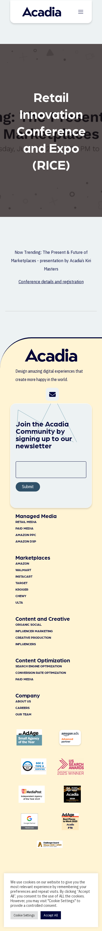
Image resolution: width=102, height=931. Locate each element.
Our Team (23, 714)
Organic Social (28, 624)
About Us (23, 701)
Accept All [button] (51, 915)
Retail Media (26, 521)
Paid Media (24, 528)
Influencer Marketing (34, 631)
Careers (22, 707)
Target (21, 583)
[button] (52, 394)
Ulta (19, 602)
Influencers (25, 644)
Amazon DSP (25, 541)
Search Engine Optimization (38, 666)
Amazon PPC (25, 534)
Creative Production (33, 637)
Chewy (20, 596)
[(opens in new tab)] (71, 773)
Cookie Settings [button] (24, 915)
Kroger (21, 589)
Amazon (22, 563)
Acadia (76, 260)
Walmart (23, 570)
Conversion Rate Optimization (40, 672)
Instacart (23, 576)
